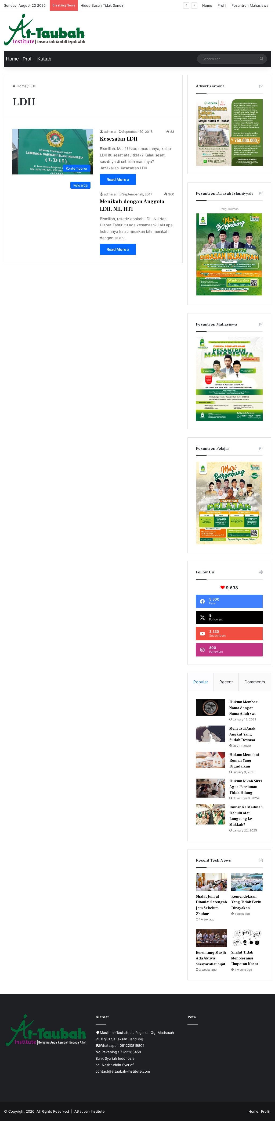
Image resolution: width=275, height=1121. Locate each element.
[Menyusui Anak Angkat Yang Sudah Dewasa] (210, 734)
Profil (222, 5)
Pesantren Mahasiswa (249, 5)
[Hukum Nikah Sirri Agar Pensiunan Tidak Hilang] (210, 788)
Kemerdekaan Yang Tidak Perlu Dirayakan (246, 902)
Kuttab (44, 59)
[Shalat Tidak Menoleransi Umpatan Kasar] (247, 938)
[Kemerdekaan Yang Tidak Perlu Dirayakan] (247, 882)
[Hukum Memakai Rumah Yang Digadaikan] (210, 760)
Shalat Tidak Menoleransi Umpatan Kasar (245, 958)
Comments (254, 681)
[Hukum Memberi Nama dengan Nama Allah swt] (210, 707)
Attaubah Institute (89, 1111)
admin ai (110, 132)
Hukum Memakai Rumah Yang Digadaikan (244, 760)
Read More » (118, 179)
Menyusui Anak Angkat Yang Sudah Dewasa (242, 734)
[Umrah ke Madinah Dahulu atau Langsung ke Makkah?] (210, 814)
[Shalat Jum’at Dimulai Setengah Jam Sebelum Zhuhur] (211, 882)
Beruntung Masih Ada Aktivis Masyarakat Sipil (211, 958)
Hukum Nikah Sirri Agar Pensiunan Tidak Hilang (245, 787)
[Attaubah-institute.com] (44, 29)
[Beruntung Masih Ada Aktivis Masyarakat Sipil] (211, 938)
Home (207, 5)
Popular (200, 681)
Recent (226, 681)
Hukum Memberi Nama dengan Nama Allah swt (244, 708)
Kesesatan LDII (119, 138)
